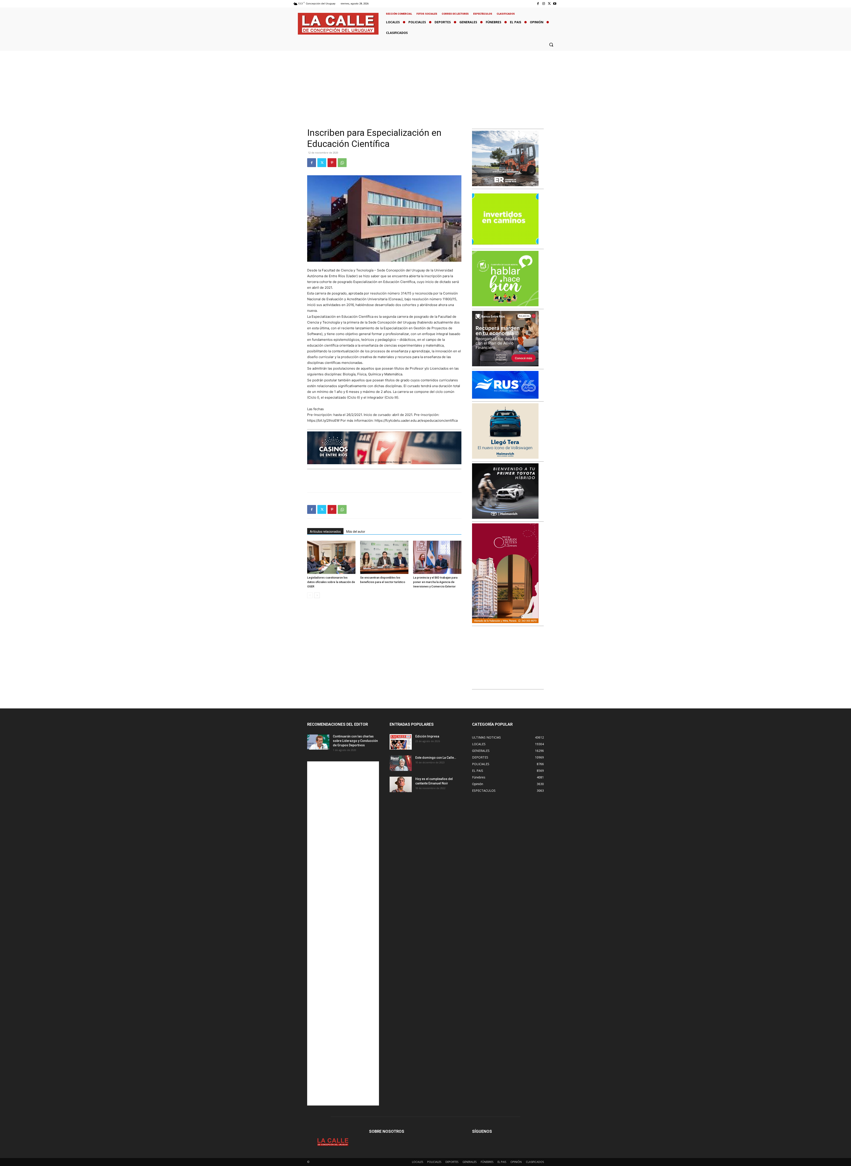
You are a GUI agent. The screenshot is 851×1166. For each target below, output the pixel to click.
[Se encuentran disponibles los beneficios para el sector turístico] (384, 557)
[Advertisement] (425, 84)
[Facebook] (538, 3)
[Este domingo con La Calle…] (401, 763)
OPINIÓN (516, 1162)
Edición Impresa (427, 736)
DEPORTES (451, 1162)
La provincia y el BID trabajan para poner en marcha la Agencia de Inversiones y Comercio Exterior (435, 582)
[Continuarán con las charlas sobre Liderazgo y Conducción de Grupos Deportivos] (318, 742)
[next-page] (317, 595)
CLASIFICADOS (535, 1162)
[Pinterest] (332, 162)
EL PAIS (502, 1162)
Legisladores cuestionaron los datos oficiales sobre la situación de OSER (331, 582)
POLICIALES (434, 1162)
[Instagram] (543, 3)
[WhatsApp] (342, 162)
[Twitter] (549, 3)
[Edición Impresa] (401, 742)
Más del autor (355, 531)
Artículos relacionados (325, 531)
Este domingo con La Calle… (435, 757)
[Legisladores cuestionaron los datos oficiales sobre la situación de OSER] (331, 557)
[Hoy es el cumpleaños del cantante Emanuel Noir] (401, 784)
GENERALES (469, 1162)
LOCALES (417, 1162)
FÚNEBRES (487, 1162)
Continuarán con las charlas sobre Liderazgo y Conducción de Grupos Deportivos (355, 741)
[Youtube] (555, 3)
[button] (551, 44)
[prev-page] (310, 595)
